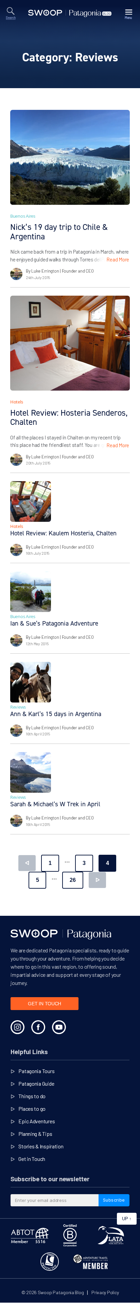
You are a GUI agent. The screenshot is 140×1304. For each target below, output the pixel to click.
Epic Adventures (36, 1121)
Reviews (18, 707)
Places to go (32, 1108)
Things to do (32, 1096)
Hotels (16, 402)
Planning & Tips (35, 1133)
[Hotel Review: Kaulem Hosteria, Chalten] (30, 501)
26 (72, 880)
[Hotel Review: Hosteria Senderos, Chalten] (70, 343)
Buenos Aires (22, 216)
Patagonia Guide (36, 1083)
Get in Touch (31, 1158)
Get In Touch (44, 1003)
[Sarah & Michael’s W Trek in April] (30, 772)
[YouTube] (59, 1027)
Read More (117, 259)
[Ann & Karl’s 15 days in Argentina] (30, 682)
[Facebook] (38, 1027)
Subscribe (114, 1200)
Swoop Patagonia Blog (61, 1292)
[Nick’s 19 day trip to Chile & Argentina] (70, 157)
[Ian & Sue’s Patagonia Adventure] (30, 591)
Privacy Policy (105, 1292)
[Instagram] (17, 1027)
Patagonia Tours (36, 1071)
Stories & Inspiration (40, 1146)
